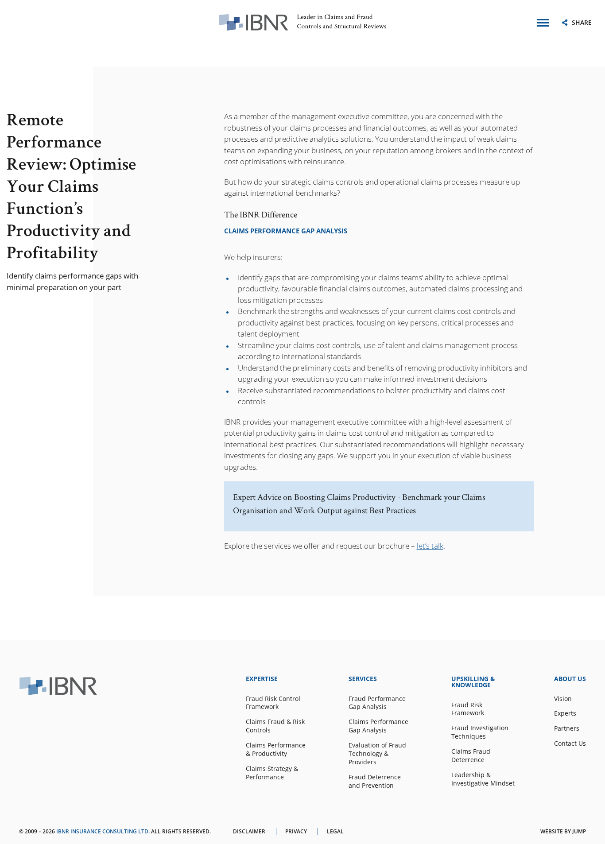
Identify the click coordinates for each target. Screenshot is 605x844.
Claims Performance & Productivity (276, 749)
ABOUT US (570, 679)
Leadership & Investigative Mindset (483, 779)
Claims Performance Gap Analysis (378, 726)
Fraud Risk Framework (467, 709)
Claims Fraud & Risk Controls (275, 726)
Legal (335, 831)
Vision (563, 699)
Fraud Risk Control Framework (273, 703)
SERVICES (363, 679)
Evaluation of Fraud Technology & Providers (377, 753)
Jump (579, 831)
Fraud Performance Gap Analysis (377, 703)
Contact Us (570, 743)
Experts (565, 713)
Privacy (296, 831)
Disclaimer (249, 831)
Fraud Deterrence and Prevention (375, 781)
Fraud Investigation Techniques (479, 732)
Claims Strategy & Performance (272, 773)
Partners (566, 728)
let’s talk (430, 546)
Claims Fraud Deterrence (470, 755)
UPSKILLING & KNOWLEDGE (473, 682)
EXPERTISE (262, 679)
